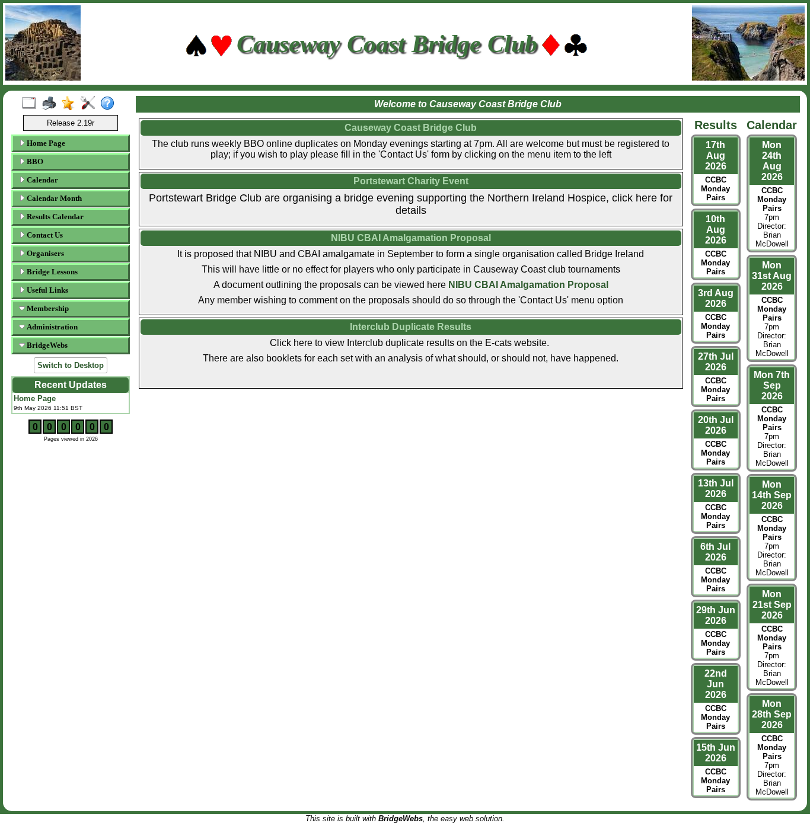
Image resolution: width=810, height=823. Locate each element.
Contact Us (44, 234)
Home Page (45, 143)
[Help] (110, 103)
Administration (51, 326)
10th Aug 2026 (715, 229)
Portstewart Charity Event (410, 181)
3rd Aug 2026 (716, 298)
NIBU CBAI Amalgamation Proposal (528, 285)
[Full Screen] (32, 103)
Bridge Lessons (51, 271)
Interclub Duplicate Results (410, 327)
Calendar (41, 179)
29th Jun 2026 (715, 615)
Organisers (44, 253)
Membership (47, 308)
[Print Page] (51, 103)
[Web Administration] (90, 103)
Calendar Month (53, 198)
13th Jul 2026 (716, 488)
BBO (34, 161)
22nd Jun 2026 (715, 684)
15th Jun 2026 (715, 752)
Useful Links (46, 290)
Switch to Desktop (70, 365)
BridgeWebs (46, 345)
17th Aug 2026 (715, 155)
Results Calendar (54, 216)
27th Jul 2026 (716, 361)
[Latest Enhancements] (71, 103)
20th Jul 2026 (716, 425)
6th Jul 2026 (715, 552)
